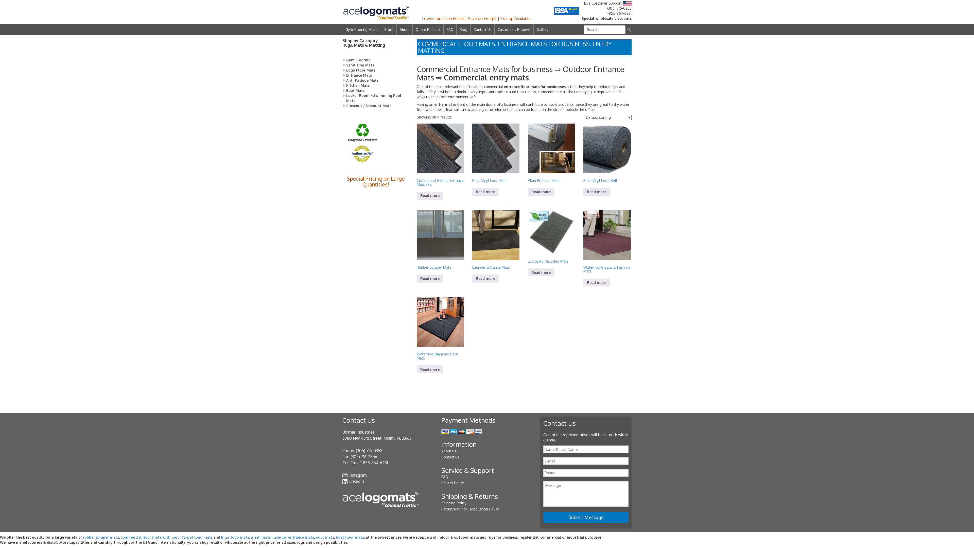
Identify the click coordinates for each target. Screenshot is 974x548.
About (405, 29)
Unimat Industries (358, 432)
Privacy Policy (452, 483)
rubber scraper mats (101, 537)
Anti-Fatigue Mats (362, 80)
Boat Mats (355, 90)
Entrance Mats (359, 75)
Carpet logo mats (197, 537)
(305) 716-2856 (364, 456)
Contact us (450, 457)
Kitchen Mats (358, 85)
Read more (430, 195)
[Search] (629, 29)
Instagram (358, 475)
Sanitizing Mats (360, 65)
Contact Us (483, 29)
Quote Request (428, 29)
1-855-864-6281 (619, 13)
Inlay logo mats (235, 537)
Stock (389, 29)
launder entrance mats (293, 537)
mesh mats (261, 537)
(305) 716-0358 (619, 8)
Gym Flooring (358, 60)
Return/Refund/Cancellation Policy (470, 509)
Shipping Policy (453, 503)
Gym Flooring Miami (361, 29)
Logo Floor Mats (360, 70)
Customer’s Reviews (514, 29)
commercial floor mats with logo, (150, 537)
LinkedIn (356, 481)
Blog (463, 29)
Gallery (542, 29)
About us (448, 451)
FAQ (450, 29)
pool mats (325, 537)
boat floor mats (350, 537)
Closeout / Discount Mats (368, 106)
